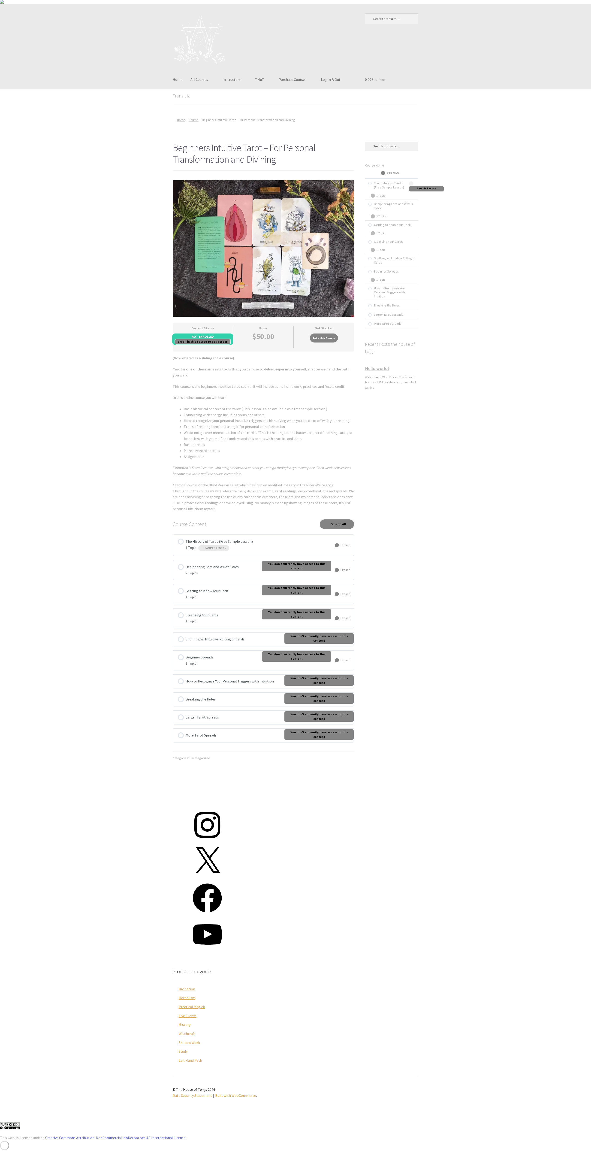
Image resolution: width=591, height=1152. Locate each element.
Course (194, 120)
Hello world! (377, 368)
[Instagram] (207, 841)
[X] (207, 877)
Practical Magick (192, 1006)
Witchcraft (187, 1033)
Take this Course (324, 338)
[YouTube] (207, 950)
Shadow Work (189, 1042)
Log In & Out (331, 79)
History (184, 1024)
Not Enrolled (203, 337)
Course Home (374, 165)
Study (183, 1051)
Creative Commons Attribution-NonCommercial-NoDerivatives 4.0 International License (115, 1137)
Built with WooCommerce (235, 1095)
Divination (187, 989)
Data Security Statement (192, 1095)
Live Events (187, 1015)
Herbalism (187, 997)
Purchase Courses (292, 79)
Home (177, 79)
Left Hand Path (190, 1060)
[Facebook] (207, 914)
